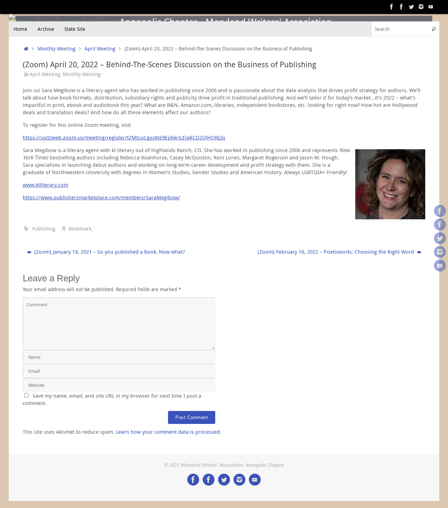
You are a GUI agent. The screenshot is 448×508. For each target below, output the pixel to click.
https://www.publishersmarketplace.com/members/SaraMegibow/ (101, 197)
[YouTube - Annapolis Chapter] (431, 7)
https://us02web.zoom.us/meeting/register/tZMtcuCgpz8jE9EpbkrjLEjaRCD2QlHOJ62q (124, 137)
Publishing (43, 229)
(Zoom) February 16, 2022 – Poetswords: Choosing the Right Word (336, 251)
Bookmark (80, 229)
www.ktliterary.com (45, 184)
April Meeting (100, 49)
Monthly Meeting (56, 49)
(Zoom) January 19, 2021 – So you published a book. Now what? (109, 251)
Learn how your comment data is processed (168, 431)
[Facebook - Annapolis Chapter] (392, 7)
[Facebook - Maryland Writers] (401, 7)
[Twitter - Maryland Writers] (411, 7)
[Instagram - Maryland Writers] (421, 7)
